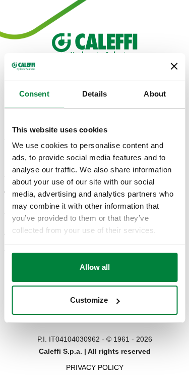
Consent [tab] (34, 93)
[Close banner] (173, 66)
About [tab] (155, 93)
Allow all (95, 267)
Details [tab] (94, 93)
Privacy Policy (94, 367)
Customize (89, 300)
